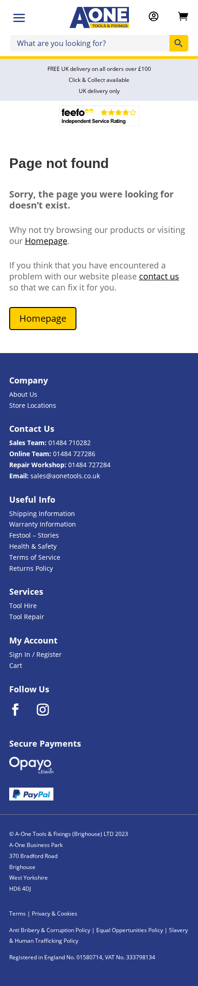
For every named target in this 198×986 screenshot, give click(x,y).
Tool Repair (26, 616)
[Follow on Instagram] (49, 710)
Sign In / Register (35, 654)
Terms (17, 913)
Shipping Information (42, 513)
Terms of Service (34, 557)
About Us (23, 394)
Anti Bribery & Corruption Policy (49, 930)
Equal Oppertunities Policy (129, 930)
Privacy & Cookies (54, 913)
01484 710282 (69, 442)
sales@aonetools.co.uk (65, 475)
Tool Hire (23, 605)
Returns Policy (31, 568)
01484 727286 (74, 453)
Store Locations (32, 405)
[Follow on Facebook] (21, 710)
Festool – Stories (34, 535)
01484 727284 (89, 464)
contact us (159, 276)
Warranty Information (42, 524)
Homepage (46, 240)
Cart (15, 665)
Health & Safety (33, 546)
